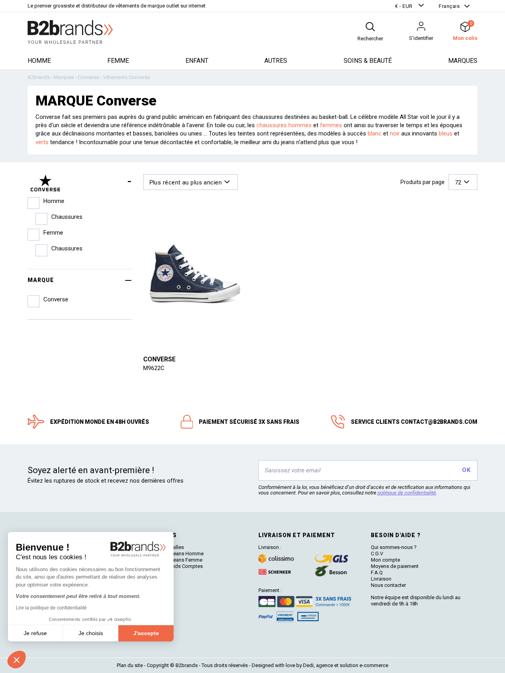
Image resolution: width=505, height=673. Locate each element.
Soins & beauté (368, 60)
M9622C (154, 368)
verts (42, 142)
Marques (462, 60)
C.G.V (377, 553)
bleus (446, 133)
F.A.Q (377, 572)
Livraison (381, 579)
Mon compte (385, 560)
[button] (410, 6)
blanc (375, 133)
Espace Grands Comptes (174, 566)
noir (395, 133)
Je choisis (91, 633)
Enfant (196, 60)
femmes (331, 125)
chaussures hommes (284, 125)
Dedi (308, 665)
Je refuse (35, 633)
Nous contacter (388, 585)
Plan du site (130, 665)
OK (466, 470)
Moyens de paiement (395, 566)
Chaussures (66, 216)
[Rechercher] (370, 26)
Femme (118, 60)
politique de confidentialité (407, 493)
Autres (275, 60)
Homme (39, 60)
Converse (159, 359)
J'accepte (146, 633)
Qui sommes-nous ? (394, 547)
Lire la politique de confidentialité (51, 608)
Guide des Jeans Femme (174, 560)
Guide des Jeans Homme (175, 553)
